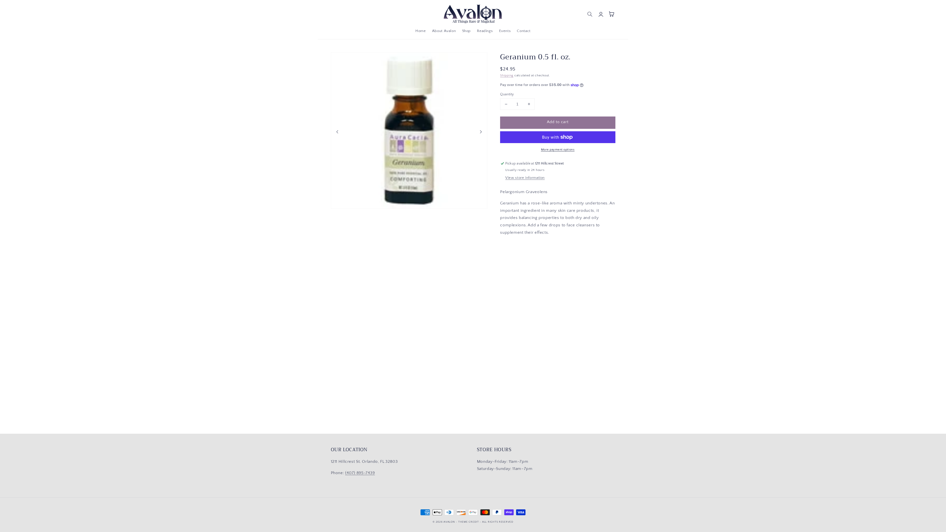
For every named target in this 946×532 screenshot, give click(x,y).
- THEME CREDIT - (469, 521)
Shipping (506, 75)
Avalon (449, 521)
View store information (525, 178)
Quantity (507, 94)
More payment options (558, 149)
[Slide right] (481, 132)
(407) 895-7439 (360, 473)
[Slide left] (337, 132)
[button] (590, 14)
